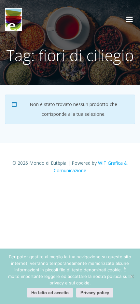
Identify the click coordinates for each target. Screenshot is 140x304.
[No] (132, 276)
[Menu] (129, 19)
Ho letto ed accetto (50, 292)
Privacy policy (94, 292)
